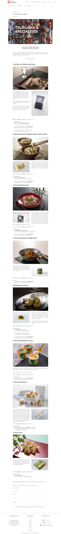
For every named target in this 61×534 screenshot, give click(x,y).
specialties (28, 485)
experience (33, 485)
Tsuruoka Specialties (19, 5)
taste (37, 485)
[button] (51, 5)
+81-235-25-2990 (48, 522)
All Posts (9, 5)
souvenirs (14, 485)
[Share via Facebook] (13, 491)
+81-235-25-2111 (48, 520)
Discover (13, 5)
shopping (19, 485)
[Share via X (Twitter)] (15, 491)
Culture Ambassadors (27, 5)
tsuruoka (23, 485)
